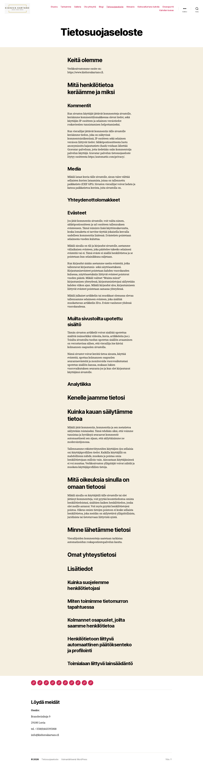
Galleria (77, 7)
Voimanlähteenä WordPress (74, 759)
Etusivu (54, 7)
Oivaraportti (168, 7)
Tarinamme (66, 7)
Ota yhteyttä (90, 7)
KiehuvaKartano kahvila (148, 7)
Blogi (101, 7)
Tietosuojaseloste (114, 7)
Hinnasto (130, 7)
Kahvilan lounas (166, 10)
